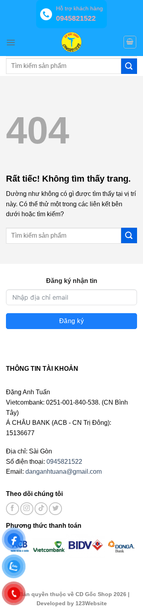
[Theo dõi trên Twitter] (55, 508)
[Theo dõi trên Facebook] (12, 508)
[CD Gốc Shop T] (71, 42)
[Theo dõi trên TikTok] (41, 508)
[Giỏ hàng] (130, 42)
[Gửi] (129, 66)
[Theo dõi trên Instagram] (26, 508)
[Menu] (10, 42)
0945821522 (64, 461)
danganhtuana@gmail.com (63, 471)
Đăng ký (71, 321)
